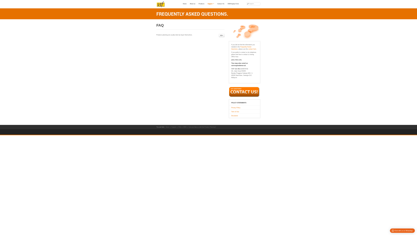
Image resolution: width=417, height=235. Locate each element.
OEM (184, 127)
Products (201, 4)
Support (210, 4)
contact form (252, 49)
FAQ (179, 127)
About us (192, 4)
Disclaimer (234, 116)
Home (185, 4)
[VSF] (160, 4)
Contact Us (220, 4)
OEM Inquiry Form (233, 4)
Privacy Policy (235, 107)
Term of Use (235, 111)
